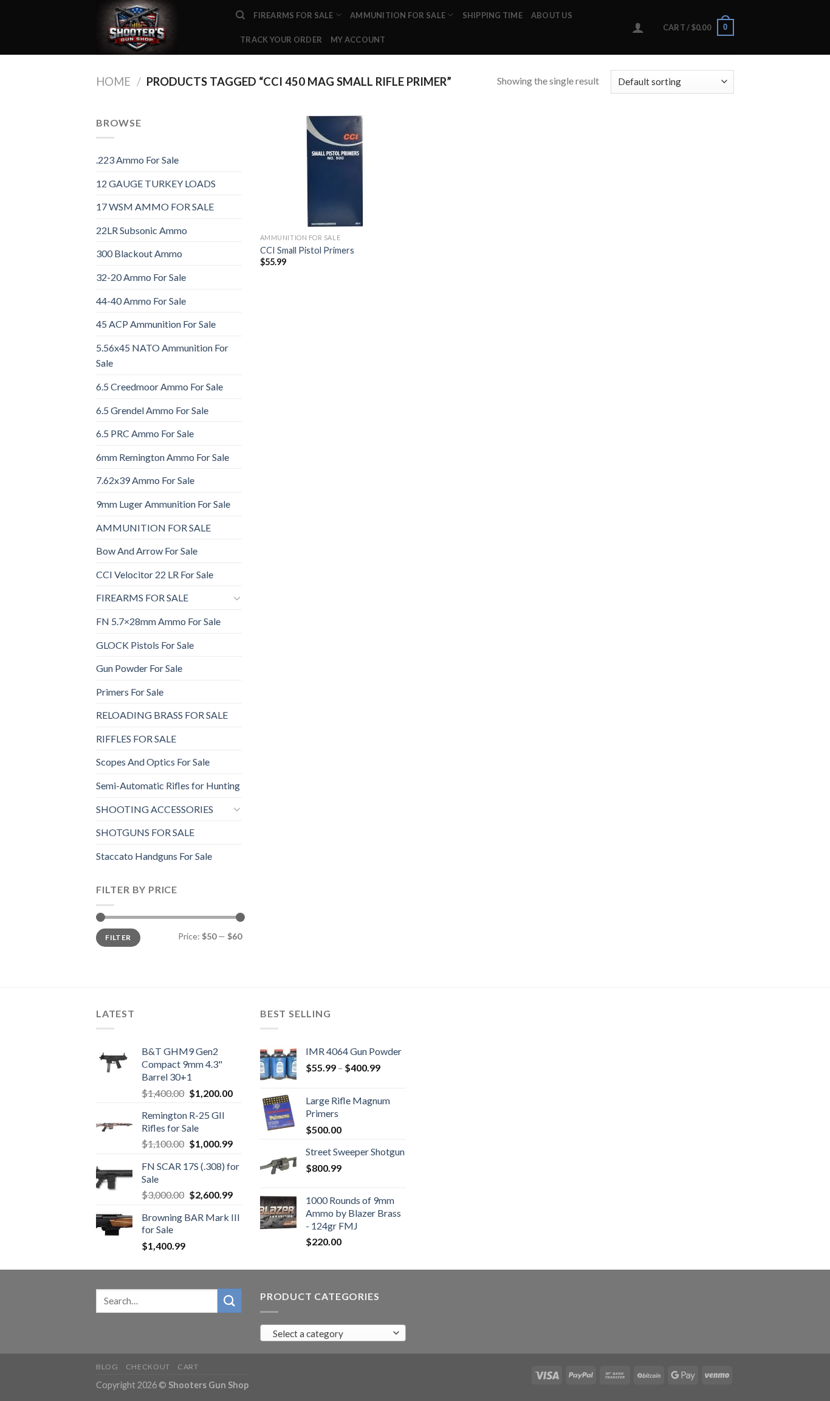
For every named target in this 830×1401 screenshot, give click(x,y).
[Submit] (230, 1300)
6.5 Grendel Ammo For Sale (152, 410)
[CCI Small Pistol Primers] (335, 171)
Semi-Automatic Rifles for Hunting (168, 785)
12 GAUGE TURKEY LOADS (156, 183)
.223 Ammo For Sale (137, 159)
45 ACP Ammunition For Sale (156, 324)
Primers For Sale (129, 691)
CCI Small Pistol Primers (307, 250)
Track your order (281, 39)
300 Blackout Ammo (139, 253)
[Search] (240, 15)
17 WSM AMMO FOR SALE (155, 206)
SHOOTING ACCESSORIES (154, 809)
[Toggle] (237, 597)
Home (113, 81)
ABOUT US (551, 15)
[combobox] (333, 1332)
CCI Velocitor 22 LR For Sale (154, 574)
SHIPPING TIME (492, 15)
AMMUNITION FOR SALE (397, 15)
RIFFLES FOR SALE (136, 738)
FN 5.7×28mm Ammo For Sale (158, 621)
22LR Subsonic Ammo (141, 230)
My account (358, 39)
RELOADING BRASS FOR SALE (162, 715)
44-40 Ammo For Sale (141, 300)
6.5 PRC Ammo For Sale (145, 433)
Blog (107, 1366)
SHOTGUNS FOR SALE (145, 832)
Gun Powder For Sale (139, 668)
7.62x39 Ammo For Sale (145, 480)
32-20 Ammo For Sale (141, 277)
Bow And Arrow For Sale (146, 550)
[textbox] (330, 1333)
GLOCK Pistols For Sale (145, 645)
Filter (118, 937)
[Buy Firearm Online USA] (157, 27)
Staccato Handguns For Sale (154, 856)
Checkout (148, 1366)
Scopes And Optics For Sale (153, 761)
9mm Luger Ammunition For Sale (163, 504)
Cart (187, 1366)
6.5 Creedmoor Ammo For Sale (159, 386)
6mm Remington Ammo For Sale (162, 457)
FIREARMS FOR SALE (293, 15)
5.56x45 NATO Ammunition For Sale (162, 355)
